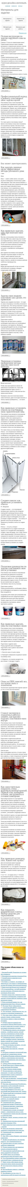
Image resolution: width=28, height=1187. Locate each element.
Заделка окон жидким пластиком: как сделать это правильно (13, 297)
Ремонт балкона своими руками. (12, 1069)
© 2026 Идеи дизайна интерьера (8, 1179)
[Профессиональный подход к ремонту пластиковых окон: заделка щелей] (14, 147)
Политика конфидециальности (8, 1183)
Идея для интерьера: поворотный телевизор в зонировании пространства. (12, 1129)
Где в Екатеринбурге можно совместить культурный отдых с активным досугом (13, 1159)
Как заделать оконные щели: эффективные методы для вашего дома (12, 168)
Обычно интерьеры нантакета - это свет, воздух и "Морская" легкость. (13, 1046)
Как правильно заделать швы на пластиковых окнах (14, 624)
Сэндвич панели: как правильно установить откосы (11, 502)
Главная (7, 6)
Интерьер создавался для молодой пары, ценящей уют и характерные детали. (14, 1053)
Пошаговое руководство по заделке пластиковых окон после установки (13, 568)
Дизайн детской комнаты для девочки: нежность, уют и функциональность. (13, 1140)
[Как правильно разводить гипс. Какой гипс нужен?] (14, 895)
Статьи (20, 6)
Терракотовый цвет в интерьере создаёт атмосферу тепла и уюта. (13, 1094)
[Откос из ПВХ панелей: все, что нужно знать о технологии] (14, 698)
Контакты (4, 1181)
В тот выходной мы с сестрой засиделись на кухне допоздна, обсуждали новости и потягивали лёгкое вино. (13, 991)
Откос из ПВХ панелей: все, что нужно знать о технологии (14, 683)
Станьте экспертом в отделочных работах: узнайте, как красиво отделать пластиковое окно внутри (13, 716)
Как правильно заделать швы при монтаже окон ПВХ (12, 232)
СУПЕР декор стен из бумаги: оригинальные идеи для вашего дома (11, 1155)
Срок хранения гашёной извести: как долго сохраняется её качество (12, 1152)
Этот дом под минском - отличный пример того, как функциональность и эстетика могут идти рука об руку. (14, 1080)
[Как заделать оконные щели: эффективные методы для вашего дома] (14, 216)
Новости (14, 6)
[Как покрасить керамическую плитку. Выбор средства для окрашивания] (14, 953)
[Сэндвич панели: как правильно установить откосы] (14, 552)
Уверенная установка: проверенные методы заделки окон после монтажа (11, 363)
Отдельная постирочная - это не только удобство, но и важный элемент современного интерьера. (13, 1098)
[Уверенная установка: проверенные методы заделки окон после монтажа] (14, 375)
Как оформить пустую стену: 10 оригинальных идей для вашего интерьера (13, 1174)
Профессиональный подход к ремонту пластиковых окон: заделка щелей (14, 98)
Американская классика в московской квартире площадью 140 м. (13, 1122)
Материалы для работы (20, 28)
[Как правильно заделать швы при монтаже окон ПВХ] (14, 280)
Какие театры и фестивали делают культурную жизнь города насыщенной (12, 1163)
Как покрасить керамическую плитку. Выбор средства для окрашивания (11, 912)
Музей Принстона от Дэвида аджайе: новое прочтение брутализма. (12, 1066)
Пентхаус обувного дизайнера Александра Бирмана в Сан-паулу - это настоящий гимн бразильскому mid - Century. (13, 1089)
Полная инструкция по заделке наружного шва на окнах (13, 37)
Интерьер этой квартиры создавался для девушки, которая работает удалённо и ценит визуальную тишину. (14, 998)
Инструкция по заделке (7, 19)
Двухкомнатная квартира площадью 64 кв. (14, 976)
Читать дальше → (5, 90)
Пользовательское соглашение (12, 1181)
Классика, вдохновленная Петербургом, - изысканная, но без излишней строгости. (14, 1085)
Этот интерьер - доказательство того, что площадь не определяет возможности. (13, 1012)
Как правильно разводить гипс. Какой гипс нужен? (13, 859)
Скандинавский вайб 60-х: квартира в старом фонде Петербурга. (12, 1008)
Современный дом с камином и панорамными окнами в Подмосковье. (12, 1103)
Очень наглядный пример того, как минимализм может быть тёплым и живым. (13, 1003)
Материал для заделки (7, 28)
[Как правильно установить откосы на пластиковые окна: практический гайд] (14, 471)
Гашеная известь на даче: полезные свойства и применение (12, 1144)
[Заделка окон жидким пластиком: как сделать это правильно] (14, 345)
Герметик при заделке (20, 19)
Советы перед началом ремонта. (12, 1063)
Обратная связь (5, 1185)
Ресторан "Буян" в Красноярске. (12, 1006)
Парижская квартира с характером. (13, 1106)
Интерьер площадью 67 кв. (10, 1108)
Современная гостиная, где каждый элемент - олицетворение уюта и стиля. (12, 1111)
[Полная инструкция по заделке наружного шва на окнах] (14, 83)
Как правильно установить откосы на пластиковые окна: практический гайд (13, 409)
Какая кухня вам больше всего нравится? (14, 987)
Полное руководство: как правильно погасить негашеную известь (12, 1148)
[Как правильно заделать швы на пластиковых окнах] (14, 668)
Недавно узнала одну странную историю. (14, 995)
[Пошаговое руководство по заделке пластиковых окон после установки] (14, 611)
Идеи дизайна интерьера (14, 3)
